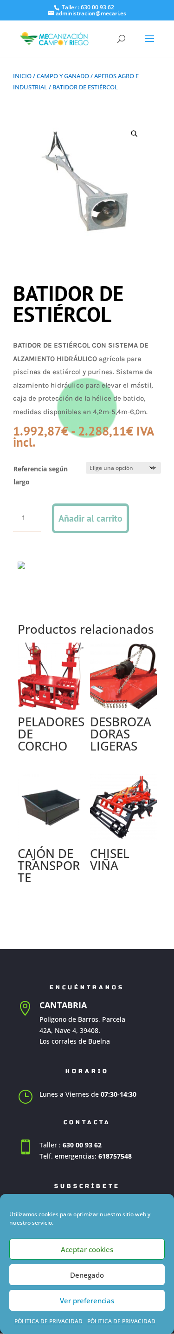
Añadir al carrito (90, 518)
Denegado (87, 1275)
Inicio (22, 76)
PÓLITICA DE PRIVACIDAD (48, 1321)
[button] (134, 134)
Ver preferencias (87, 1300)
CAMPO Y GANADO (63, 76)
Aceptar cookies (87, 1249)
